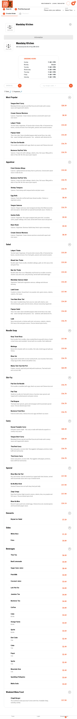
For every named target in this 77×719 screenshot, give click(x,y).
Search (8, 9)
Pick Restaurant (23, 9)
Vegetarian (17, 91)
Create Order (10, 13)
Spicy (7, 91)
